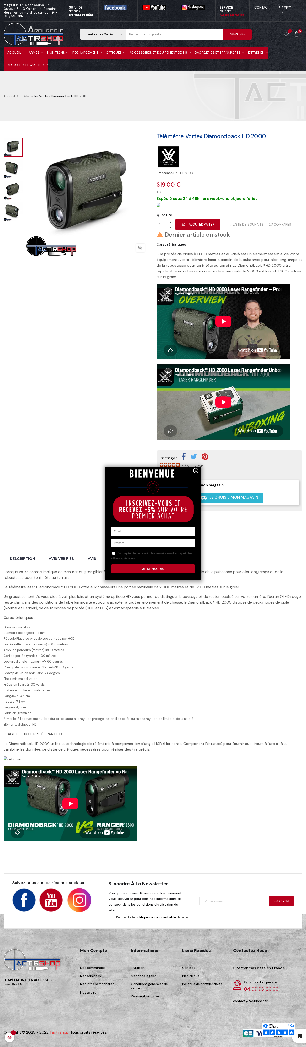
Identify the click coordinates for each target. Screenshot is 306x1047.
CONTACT (261, 7)
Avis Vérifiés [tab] (61, 558)
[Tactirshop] (33, 963)
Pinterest (205, 457)
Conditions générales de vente (149, 986)
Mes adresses (90, 976)
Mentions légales (144, 976)
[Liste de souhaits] (286, 34)
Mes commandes (92, 968)
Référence (165, 173)
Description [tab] (22, 558)
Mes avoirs (88, 992)
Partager (183, 457)
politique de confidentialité (156, 917)
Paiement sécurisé (145, 996)
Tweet (193, 457)
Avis (92, 558)
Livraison (137, 968)
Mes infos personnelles (97, 984)
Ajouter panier (201, 224)
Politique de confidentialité (202, 984)
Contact (188, 968)
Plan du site (191, 976)
